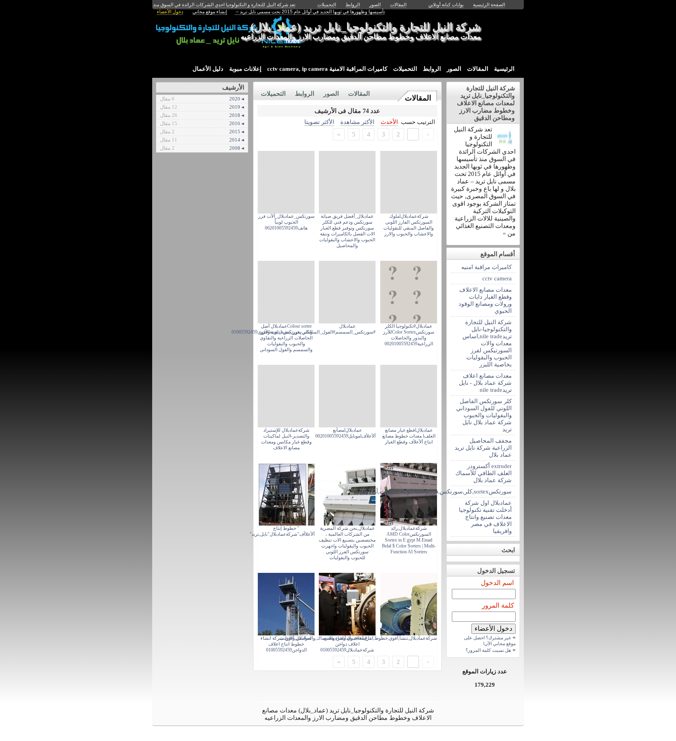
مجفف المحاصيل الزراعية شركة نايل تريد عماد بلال (483, 447)
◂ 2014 (202, 140)
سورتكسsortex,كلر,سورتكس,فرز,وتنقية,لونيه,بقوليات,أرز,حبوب (481, 491)
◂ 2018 (202, 115)
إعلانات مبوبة (245, 69)
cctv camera (497, 278)
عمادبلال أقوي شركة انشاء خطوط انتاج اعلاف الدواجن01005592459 (286, 644)
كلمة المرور (498, 605)
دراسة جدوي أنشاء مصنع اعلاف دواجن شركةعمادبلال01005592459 (347, 644)
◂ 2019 (202, 107)
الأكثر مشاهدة (357, 121)
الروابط (432, 69)
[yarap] (505, 143)
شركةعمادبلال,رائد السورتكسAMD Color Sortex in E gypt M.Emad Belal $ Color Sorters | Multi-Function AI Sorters (409, 540)
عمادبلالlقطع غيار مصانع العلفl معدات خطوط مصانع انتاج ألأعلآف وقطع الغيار (408, 436)
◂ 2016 (202, 123)
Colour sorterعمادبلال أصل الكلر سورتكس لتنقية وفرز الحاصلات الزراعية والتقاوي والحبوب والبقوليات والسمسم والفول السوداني (286, 337)
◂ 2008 (202, 148)
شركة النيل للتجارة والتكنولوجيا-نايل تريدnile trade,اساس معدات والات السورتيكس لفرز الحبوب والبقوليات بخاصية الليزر (487, 343)
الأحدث (389, 121)
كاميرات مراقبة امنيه (486, 267)
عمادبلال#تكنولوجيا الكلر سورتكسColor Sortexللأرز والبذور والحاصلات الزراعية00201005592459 (408, 334)
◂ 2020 (202, 99)
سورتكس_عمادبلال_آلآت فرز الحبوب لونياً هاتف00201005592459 (286, 222)
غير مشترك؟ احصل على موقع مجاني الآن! (490, 640)
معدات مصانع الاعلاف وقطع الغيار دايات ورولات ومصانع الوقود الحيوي (485, 300)
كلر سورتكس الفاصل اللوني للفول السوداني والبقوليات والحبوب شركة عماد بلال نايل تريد (484, 415)
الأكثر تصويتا (319, 121)
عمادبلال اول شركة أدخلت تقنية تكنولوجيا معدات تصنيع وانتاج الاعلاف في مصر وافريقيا (485, 516)
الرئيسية (504, 69)
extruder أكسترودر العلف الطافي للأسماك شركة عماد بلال (483, 473)
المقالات (477, 69)
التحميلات (405, 69)
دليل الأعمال (207, 69)
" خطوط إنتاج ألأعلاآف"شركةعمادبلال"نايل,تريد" (282, 531)
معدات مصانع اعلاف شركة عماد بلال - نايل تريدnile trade (485, 382)
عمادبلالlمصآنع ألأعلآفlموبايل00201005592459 (345, 433)
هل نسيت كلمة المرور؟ (488, 650)
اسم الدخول (497, 583)
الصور (454, 69)
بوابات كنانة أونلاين (446, 4)
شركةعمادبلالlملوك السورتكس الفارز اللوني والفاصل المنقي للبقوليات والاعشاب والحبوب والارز (408, 225)
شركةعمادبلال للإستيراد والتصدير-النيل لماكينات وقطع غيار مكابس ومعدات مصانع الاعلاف (286, 438)
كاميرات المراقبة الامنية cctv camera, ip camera (327, 69)
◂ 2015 (202, 132)
